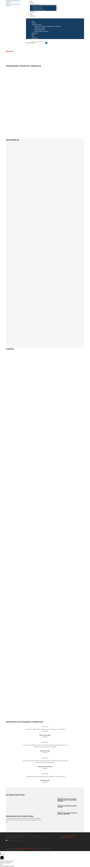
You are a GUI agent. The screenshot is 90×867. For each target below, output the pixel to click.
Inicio (31, 1)
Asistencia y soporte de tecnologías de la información (44, 5)
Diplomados (32, 11)
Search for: (28, 43)
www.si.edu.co (65, 837)
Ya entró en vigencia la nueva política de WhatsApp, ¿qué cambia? (67, 813)
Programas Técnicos (34, 4)
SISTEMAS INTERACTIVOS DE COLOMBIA (25, 848)
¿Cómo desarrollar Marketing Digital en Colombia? (67, 806)
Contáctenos (33, 16)
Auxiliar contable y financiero (39, 10)
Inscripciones (10, 61)
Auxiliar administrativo (38, 8)
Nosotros (32, 2)
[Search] (46, 43)
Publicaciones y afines (38, 7)
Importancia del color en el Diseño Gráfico (19, 816)
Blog (31, 14)
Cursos (31, 13)
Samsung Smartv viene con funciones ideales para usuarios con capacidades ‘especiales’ (67, 800)
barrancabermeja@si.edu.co (70, 836)
